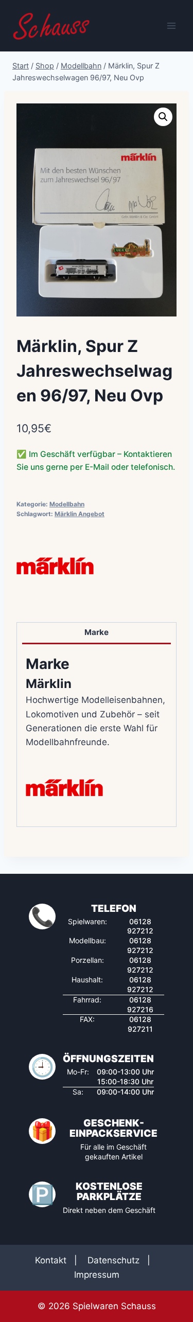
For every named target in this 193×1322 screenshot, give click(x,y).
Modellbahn (66, 504)
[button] (163, 117)
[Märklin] (55, 566)
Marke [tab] (96, 632)
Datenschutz (113, 1260)
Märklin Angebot (79, 514)
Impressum (96, 1275)
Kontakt (50, 1260)
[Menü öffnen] (171, 25)
